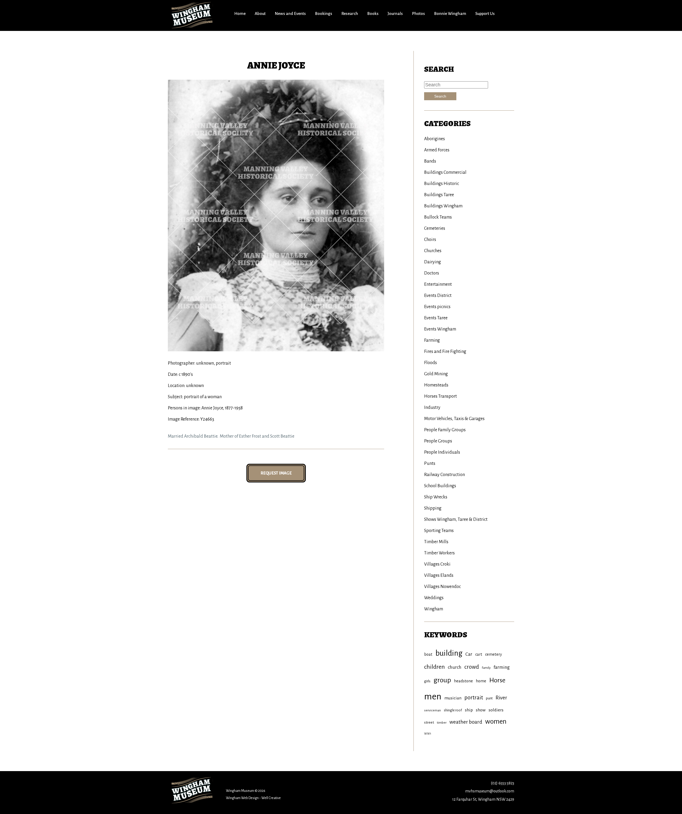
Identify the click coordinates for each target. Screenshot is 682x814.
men (432, 696)
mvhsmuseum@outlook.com (489, 791)
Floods (430, 362)
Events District (438, 295)
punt (489, 698)
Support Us (485, 13)
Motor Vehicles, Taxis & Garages (454, 418)
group (442, 680)
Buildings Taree (439, 194)
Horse (497, 680)
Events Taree (436, 318)
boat (428, 654)
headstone (463, 681)
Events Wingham (440, 329)
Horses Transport (440, 396)
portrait (473, 698)
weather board (465, 722)
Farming (432, 340)
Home (240, 13)
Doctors (431, 273)
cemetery (493, 654)
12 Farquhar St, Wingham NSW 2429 (483, 799)
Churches (432, 250)
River (501, 697)
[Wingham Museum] (192, 15)
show (481, 710)
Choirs (430, 239)
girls (427, 681)
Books (373, 13)
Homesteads (436, 385)
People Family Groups (445, 430)
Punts (429, 463)
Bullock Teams (438, 217)
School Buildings (440, 485)
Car (468, 654)
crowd (471, 667)
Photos (418, 13)
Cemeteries (434, 228)
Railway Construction (444, 474)
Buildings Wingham (443, 206)
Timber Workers (439, 553)
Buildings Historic (441, 183)
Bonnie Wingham (450, 13)
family (486, 668)
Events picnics (437, 306)
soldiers (496, 710)
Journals (395, 13)
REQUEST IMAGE (276, 473)
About (260, 13)
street (429, 722)
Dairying (432, 262)
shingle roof (453, 710)
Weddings (434, 597)
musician (452, 698)
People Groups (438, 441)
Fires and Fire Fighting (445, 351)
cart (478, 654)
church (454, 667)
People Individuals (442, 452)
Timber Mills (436, 541)
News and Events (290, 13)
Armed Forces (436, 150)
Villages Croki (437, 564)
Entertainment (438, 284)
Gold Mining (436, 374)
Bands (430, 161)
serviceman (432, 710)
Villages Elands (438, 575)
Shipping (432, 508)
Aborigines (434, 138)
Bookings (323, 13)
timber (441, 722)
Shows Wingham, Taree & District (456, 519)
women (495, 721)
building (448, 653)
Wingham (433, 609)
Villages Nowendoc (442, 586)
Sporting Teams (439, 530)
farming (502, 667)
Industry (432, 407)
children (434, 667)
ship (469, 710)
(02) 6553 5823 (502, 783)
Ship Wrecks (435, 497)
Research (349, 13)
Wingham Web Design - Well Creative (253, 798)
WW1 (427, 733)
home (481, 681)
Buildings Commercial (445, 172)
